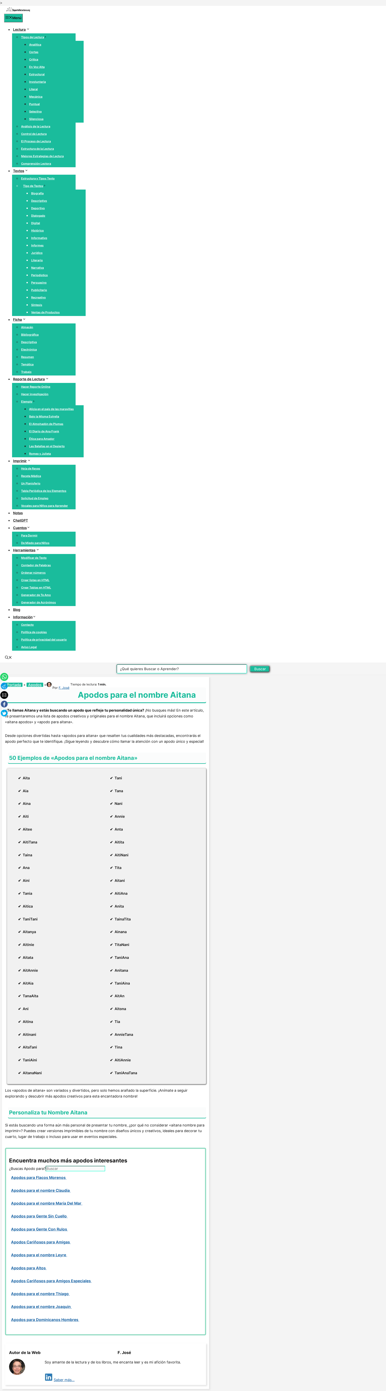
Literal (33, 89)
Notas (18, 513)
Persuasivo (39, 282)
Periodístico (39, 275)
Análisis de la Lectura (35, 126)
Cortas (33, 52)
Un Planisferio (30, 483)
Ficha (17, 320)
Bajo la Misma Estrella (44, 416)
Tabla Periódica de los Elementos (43, 490)
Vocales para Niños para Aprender (44, 505)
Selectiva (35, 111)
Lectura (19, 30)
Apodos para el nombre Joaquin (41, 1306)
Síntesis (36, 305)
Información (23, 617)
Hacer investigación (34, 394)
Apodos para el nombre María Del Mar (46, 1203)
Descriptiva (29, 342)
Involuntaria (37, 81)
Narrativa (37, 267)
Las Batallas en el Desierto (47, 446)
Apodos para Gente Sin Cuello (39, 1216)
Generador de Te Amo (36, 595)
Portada (14, 685)
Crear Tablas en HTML (36, 587)
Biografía (37, 193)
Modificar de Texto (34, 557)
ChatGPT (20, 520)
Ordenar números (33, 572)
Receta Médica (31, 476)
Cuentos (20, 528)
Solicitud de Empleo (34, 498)
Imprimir (20, 461)
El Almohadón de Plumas (46, 424)
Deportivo (38, 208)
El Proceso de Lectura (36, 141)
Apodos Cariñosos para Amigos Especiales (51, 1281)
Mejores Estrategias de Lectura (42, 156)
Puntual (34, 104)
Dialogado (38, 215)
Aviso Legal (29, 647)
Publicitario (39, 290)
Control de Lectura (34, 133)
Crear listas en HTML (35, 580)
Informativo (39, 238)
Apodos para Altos (29, 1268)
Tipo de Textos (33, 186)
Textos (18, 171)
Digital (35, 223)
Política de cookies (34, 632)
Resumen (27, 357)
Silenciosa (36, 119)
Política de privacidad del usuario (44, 639)
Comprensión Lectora (36, 163)
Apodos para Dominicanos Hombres (45, 1319)
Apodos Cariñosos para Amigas (41, 1242)
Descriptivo (39, 200)
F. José (64, 688)
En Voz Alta (37, 67)
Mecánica (35, 96)
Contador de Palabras (36, 565)
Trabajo (26, 371)
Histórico (37, 230)
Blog (16, 610)
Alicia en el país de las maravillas (51, 409)
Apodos (35, 685)
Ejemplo (26, 401)
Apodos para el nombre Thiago (40, 1293)
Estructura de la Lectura (37, 148)
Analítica (35, 44)
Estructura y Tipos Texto (38, 178)
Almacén (27, 327)
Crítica (33, 59)
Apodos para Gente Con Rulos (39, 1229)
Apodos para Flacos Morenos (39, 1177)
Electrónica (29, 349)
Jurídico (37, 252)
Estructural (37, 74)
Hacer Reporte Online (35, 386)
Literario (37, 260)
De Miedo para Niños (35, 543)
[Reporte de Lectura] (18, 11)
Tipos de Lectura (32, 37)
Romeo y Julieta (40, 453)
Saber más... (64, 1380)
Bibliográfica (30, 334)
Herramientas (24, 550)
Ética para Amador (41, 438)
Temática (27, 364)
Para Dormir (29, 535)
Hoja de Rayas (30, 468)
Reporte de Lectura (29, 379)
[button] (8, 658)
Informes (37, 245)
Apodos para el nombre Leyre (39, 1255)
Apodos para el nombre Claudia (41, 1190)
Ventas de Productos (45, 312)
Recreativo (38, 297)
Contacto (27, 624)
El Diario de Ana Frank (44, 431)
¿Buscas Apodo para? (27, 1168)
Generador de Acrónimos (38, 602)
